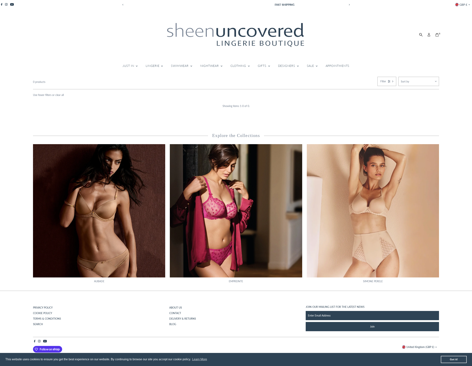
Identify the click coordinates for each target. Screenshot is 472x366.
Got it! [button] (454, 359)
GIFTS (262, 65)
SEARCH (38, 324)
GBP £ (463, 4)
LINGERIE (153, 65)
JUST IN (129, 65)
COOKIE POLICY (42, 313)
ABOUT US (175, 307)
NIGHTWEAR (210, 65)
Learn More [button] (199, 359)
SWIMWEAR (180, 65)
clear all (59, 94)
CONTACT (175, 313)
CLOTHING (238, 65)
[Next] (349, 5)
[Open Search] (421, 34)
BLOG (172, 324)
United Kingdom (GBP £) (420, 347)
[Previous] (123, 5)
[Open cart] (437, 34)
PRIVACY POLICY (43, 307)
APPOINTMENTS (338, 65)
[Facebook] (1, 4)
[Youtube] (12, 4)
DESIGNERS (287, 65)
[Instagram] (6, 4)
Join (372, 326)
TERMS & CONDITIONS (47, 318)
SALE (311, 65)
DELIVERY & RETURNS (182, 318)
